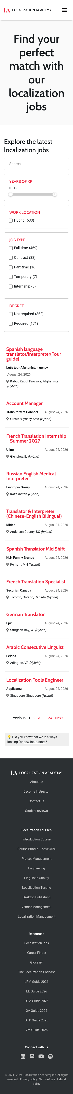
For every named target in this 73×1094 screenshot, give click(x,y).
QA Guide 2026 (36, 1011)
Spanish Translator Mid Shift (35, 549)
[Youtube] (41, 1056)
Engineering (36, 868)
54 (50, 718)
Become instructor (36, 791)
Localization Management (36, 916)
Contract (24, 258)
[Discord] (31, 1056)
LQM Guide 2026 (36, 1001)
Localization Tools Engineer (34, 680)
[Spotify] (50, 1056)
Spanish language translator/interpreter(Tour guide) (33, 354)
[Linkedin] (22, 1056)
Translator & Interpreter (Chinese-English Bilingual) (34, 513)
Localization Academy (31, 10)
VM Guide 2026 (37, 1030)
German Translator (25, 614)
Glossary (36, 962)
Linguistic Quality (36, 878)
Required (26, 324)
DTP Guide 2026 (36, 1020)
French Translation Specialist (35, 581)
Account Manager (24, 403)
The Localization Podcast (36, 972)
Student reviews (36, 811)
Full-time (26, 248)
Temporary (25, 277)
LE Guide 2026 (36, 991)
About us (36, 782)
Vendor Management (36, 907)
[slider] (10, 194)
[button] (64, 10)
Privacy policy (28, 1079)
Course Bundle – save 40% (36, 849)
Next (59, 718)
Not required (29, 314)
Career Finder (36, 953)
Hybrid (24, 220)
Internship (25, 286)
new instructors (34, 742)
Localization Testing (36, 888)
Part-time (25, 267)
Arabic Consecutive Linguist (34, 647)
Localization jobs (36, 943)
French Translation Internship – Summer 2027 (36, 438)
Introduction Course (36, 839)
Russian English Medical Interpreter (31, 476)
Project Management (37, 859)
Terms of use (47, 1079)
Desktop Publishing (36, 897)
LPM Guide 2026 (36, 982)
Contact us (36, 801)
